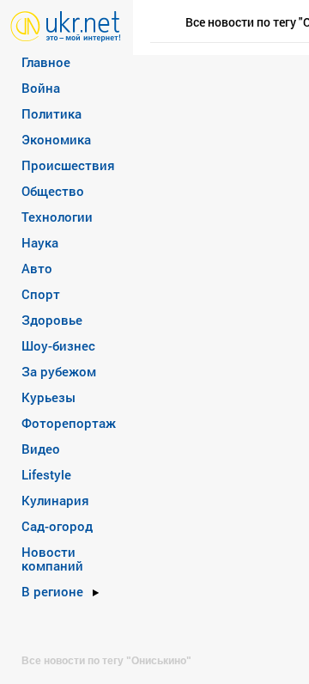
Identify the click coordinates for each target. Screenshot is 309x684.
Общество (52, 191)
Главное (45, 62)
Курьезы (48, 397)
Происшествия (68, 165)
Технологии (57, 216)
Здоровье (51, 320)
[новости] (65, 25)
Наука (39, 242)
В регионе (52, 591)
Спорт (40, 294)
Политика (51, 113)
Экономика (56, 139)
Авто (36, 268)
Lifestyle (46, 474)
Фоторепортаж (68, 423)
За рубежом (58, 371)
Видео (40, 448)
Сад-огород (57, 526)
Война (40, 88)
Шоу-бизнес (58, 345)
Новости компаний (52, 558)
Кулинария (55, 500)
